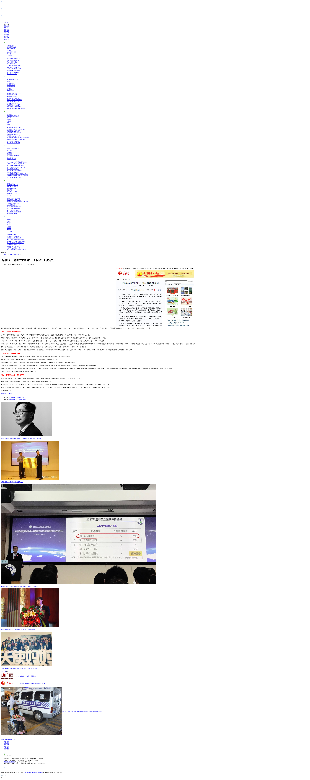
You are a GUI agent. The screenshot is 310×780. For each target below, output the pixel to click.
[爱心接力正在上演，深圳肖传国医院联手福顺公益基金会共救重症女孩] (31, 735)
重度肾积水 (10, 54)
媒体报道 (6, 34)
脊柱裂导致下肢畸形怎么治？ (15, 239)
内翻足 (9, 221)
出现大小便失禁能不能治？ (15, 65)
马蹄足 (9, 219)
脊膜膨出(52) (4, 393)
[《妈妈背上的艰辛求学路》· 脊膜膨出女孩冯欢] (7, 686)
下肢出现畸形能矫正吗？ (14, 69)
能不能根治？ (11, 63)
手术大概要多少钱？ (13, 62)
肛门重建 (9, 152)
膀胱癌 (9, 117)
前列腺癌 (9, 114)
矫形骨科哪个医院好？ (13, 244)
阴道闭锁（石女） (12, 191)
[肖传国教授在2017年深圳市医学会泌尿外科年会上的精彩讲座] (30, 627)
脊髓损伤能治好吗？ (13, 95)
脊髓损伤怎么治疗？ (13, 96)
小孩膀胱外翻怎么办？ (13, 203)
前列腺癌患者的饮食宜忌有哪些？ (16, 129)
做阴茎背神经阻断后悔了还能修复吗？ (18, 175)
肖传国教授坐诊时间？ (13, 141)
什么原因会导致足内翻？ (14, 236)
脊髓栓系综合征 (11, 47)
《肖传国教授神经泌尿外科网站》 (33, 772)
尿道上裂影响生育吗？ (13, 208)
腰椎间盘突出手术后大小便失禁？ (16, 108)
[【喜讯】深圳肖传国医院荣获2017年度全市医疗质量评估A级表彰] (78, 583)
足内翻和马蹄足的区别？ (14, 238)
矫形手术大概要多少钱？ (14, 248)
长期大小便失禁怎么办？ (14, 246)
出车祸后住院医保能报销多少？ (16, 170)
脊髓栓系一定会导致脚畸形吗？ (16, 241)
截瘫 (8, 81)
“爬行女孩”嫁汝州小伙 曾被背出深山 (25, 676)
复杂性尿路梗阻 (11, 188)
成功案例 (6, 36)
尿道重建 (9, 150)
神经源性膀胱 (11, 48)
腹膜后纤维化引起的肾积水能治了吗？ (18, 201)
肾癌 (8, 122)
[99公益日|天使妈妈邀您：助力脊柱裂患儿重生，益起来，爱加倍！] (26, 665)
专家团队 (6, 31)
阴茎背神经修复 (11, 159)
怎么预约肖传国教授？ (13, 143)
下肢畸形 (9, 55)
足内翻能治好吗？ (12, 234)
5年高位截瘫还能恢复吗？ (14, 100)
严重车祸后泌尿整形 (13, 148)
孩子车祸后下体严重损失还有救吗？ (17, 162)
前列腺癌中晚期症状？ (13, 134)
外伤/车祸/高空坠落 (12, 80)
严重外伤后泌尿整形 (13, 155)
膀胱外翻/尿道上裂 (12, 185)
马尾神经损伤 (11, 85)
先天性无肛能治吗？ (13, 169)
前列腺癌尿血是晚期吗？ (14, 131)
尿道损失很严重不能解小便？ (15, 165)
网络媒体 (17, 254)
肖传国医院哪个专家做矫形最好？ (16, 249)
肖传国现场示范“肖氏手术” (16, 398)
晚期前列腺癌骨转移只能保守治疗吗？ (18, 137)
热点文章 (3, 671)
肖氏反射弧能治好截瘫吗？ (15, 106)
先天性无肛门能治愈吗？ (14, 212)
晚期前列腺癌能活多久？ (14, 127)
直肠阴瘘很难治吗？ (13, 213)
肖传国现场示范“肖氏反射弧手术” (18, 399)
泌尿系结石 (10, 157)
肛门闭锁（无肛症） (13, 193)
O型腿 (9, 226)
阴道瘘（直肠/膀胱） (13, 186)
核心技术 (6, 32)
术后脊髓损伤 (11, 83)
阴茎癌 (9, 119)
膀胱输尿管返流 (11, 52)
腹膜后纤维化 (11, 183)
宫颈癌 (9, 121)
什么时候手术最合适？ (13, 60)
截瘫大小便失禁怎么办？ (14, 98)
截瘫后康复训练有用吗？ (14, 105)
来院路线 (6, 37)
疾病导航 (6, 26)
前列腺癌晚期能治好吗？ (14, 132)
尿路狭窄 (9, 190)
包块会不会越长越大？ (13, 67)
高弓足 (9, 224)
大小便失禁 (10, 45)
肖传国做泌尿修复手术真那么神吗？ (17, 174)
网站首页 (6, 22)
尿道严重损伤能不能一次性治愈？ (16, 167)
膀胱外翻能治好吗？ (13, 205)
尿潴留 (9, 50)
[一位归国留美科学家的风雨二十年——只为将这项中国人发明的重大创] (26, 435)
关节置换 (9, 231)
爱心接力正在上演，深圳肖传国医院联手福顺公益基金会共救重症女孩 (82, 711)
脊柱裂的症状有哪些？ (13, 58)
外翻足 (9, 223)
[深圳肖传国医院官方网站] (8, 739)
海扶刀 (9, 124)
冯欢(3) (10, 393)
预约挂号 (6, 39)
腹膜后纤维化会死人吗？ (14, 200)
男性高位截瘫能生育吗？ (14, 101)
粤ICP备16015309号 (9, 762)
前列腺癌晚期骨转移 (13, 116)
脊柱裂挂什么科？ (12, 74)
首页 (5, 254)
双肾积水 (9, 195)
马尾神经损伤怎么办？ (13, 103)
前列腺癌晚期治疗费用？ (14, 136)
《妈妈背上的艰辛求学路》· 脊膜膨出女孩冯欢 (32, 683)
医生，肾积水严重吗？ (13, 210)
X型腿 (9, 228)
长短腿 (9, 229)
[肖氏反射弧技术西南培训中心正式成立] (30, 479)
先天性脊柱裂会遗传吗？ (14, 70)
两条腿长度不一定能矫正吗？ (15, 243)
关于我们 (6, 27)
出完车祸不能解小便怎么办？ (15, 163)
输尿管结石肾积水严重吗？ (15, 177)
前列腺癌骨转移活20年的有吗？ (16, 139)
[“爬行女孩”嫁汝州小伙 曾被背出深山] (7, 678)
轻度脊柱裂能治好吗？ (13, 72)
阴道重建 (9, 154)
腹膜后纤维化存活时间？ (14, 198)
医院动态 (6, 29)
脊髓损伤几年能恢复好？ (14, 93)
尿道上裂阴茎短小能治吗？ (15, 206)
